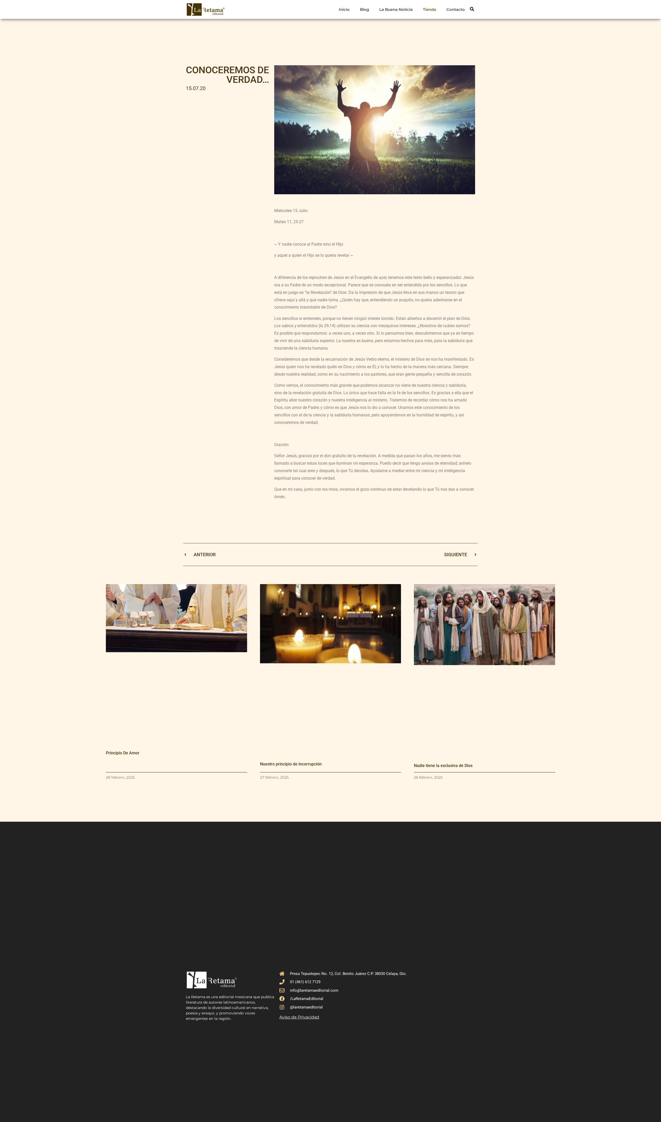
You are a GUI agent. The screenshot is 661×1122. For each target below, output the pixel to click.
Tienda (429, 9)
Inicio (344, 9)
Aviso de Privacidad (299, 1017)
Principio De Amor (122, 752)
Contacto (455, 9)
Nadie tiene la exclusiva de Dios (443, 765)
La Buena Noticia (396, 9)
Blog (364, 9)
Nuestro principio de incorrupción (291, 764)
